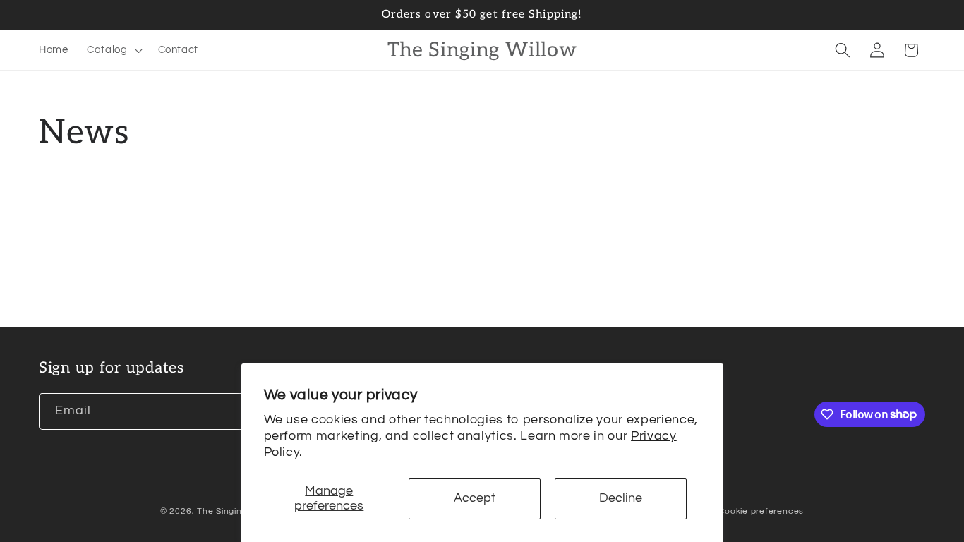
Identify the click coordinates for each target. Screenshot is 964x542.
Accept (474, 498)
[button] (113, 50)
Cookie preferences (761, 511)
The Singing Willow (237, 511)
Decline (620, 498)
